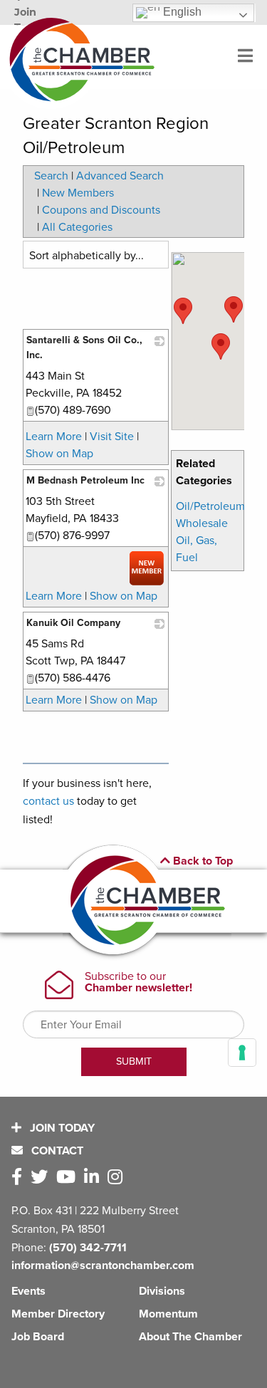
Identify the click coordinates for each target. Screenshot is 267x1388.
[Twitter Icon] (42, 1177)
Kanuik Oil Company (73, 623)
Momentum (168, 1314)
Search (51, 176)
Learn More (54, 436)
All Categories (77, 227)
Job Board (37, 1336)
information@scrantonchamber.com (102, 1265)
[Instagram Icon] (118, 1177)
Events (28, 1291)
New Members (78, 193)
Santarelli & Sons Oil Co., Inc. (84, 347)
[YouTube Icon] (68, 1177)
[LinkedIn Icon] (94, 1177)
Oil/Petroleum (210, 506)
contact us (48, 801)
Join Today (61, 1128)
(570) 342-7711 (88, 1248)
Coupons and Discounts (101, 210)
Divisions (162, 1291)
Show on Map (59, 454)
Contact (55, 1151)
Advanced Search (120, 176)
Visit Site (112, 436)
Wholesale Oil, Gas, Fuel (202, 540)
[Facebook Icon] (19, 1177)
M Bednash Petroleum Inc (85, 480)
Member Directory (58, 1314)
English (180, 12)
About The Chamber (190, 1336)
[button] (221, 346)
